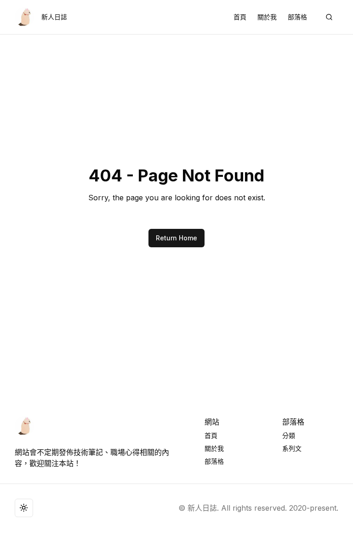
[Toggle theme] (24, 508)
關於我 (267, 17)
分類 (288, 435)
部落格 (297, 17)
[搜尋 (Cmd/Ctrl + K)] (329, 17)
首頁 (239, 17)
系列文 (292, 448)
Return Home (176, 238)
